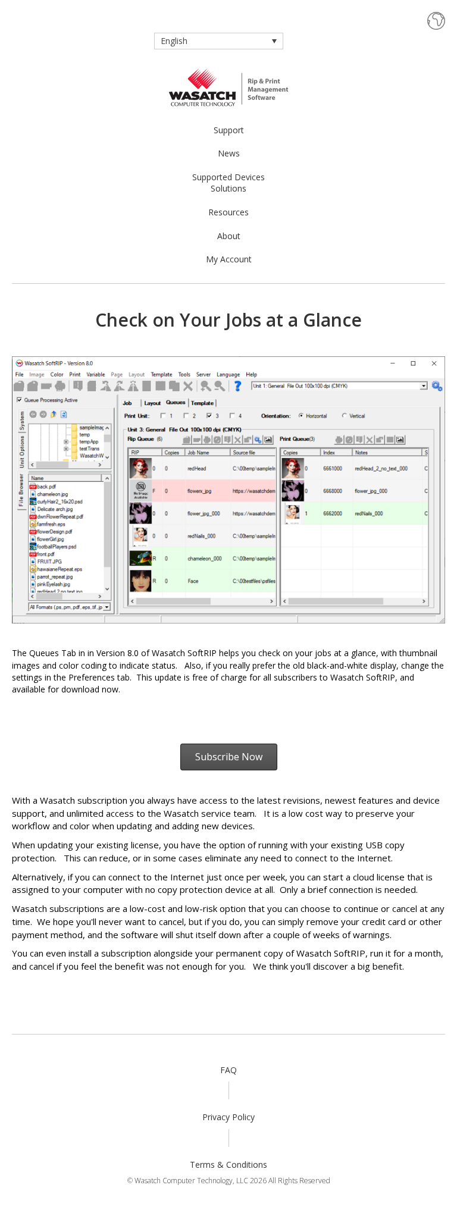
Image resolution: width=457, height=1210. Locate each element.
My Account (229, 259)
